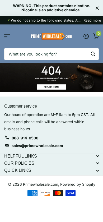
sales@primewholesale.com (37, 145)
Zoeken (93, 54)
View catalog (7, 36)
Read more (92, 20)
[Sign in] (86, 36)
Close (97, 8)
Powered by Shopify (77, 184)
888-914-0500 (25, 138)
